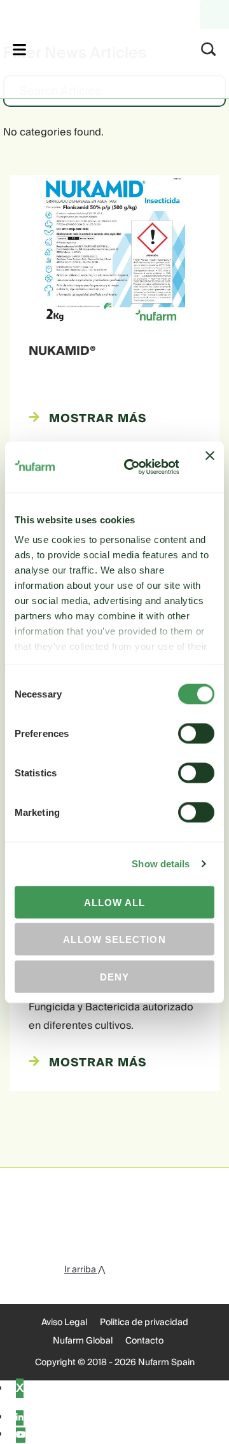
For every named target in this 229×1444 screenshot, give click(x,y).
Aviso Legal (64, 1322)
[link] (97, 47)
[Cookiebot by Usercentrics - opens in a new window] (132, 466)
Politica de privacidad (144, 1322)
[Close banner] (209, 467)
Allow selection (114, 939)
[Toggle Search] (208, 49)
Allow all (115, 902)
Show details (161, 863)
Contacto (144, 1341)
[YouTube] (20, 1435)
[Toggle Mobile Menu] (19, 49)
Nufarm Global (83, 1341)
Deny (114, 976)
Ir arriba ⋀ (84, 1269)
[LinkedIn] (20, 1418)
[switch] (196, 733)
